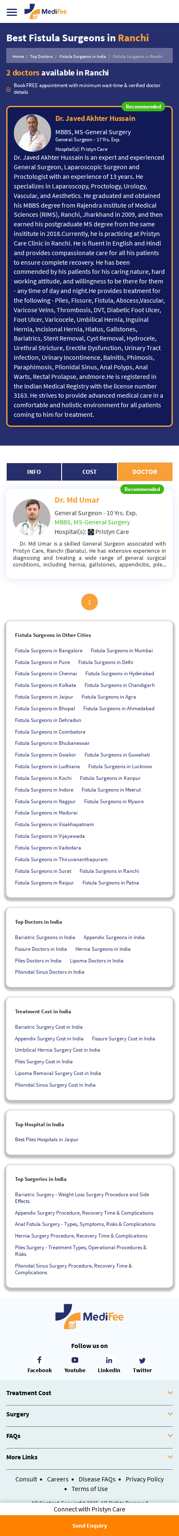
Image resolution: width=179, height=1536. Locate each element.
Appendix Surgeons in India (114, 937)
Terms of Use (90, 1488)
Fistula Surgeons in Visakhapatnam (54, 824)
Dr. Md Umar (77, 499)
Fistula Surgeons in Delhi (105, 662)
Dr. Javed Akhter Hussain (95, 118)
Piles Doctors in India (38, 960)
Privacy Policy (145, 1479)
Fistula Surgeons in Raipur (44, 882)
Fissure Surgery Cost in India (123, 1038)
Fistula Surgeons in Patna (110, 882)
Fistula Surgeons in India (83, 56)
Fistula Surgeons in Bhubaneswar (52, 743)
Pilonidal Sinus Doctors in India (50, 971)
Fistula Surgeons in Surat (43, 870)
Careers (58, 1479)
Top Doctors (41, 56)
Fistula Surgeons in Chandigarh (120, 685)
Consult (26, 1479)
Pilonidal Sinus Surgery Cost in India (55, 1084)
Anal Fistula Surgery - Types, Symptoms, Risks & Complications (85, 1224)
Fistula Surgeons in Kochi (43, 778)
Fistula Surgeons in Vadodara (48, 847)
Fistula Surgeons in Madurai (46, 812)
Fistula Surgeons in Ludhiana (47, 766)
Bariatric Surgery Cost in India (49, 1026)
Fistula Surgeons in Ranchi (109, 870)
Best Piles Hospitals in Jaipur (47, 1139)
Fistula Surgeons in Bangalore (48, 650)
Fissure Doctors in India (41, 948)
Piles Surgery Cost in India (44, 1061)
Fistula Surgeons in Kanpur (110, 778)
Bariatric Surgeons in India (45, 937)
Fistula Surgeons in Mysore (114, 801)
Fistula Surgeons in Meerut (111, 789)
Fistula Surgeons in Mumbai (122, 650)
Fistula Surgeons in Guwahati (117, 754)
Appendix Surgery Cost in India (49, 1038)
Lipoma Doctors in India (97, 960)
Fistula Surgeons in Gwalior (45, 754)
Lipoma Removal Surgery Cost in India (58, 1073)
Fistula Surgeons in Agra (109, 696)
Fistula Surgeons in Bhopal (45, 708)
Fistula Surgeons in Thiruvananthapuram (61, 859)
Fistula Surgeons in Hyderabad (119, 673)
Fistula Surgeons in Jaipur (44, 696)
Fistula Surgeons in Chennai (46, 673)
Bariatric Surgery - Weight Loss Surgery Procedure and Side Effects (82, 1198)
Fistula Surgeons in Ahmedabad (118, 708)
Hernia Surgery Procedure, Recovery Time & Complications (81, 1235)
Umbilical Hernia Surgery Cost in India (57, 1049)
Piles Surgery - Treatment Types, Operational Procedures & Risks (81, 1251)
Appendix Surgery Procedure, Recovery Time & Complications (84, 1212)
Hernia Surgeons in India (103, 948)
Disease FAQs (97, 1479)
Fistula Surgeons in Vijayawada (50, 835)
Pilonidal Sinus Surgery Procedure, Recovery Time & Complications (73, 1269)
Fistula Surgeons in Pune (42, 662)
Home (18, 56)
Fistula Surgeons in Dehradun (48, 720)
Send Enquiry (89, 1525)
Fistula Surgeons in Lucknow (120, 766)
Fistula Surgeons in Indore (44, 789)
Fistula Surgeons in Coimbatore (50, 731)
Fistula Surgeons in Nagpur (45, 801)
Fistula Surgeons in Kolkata (45, 685)
